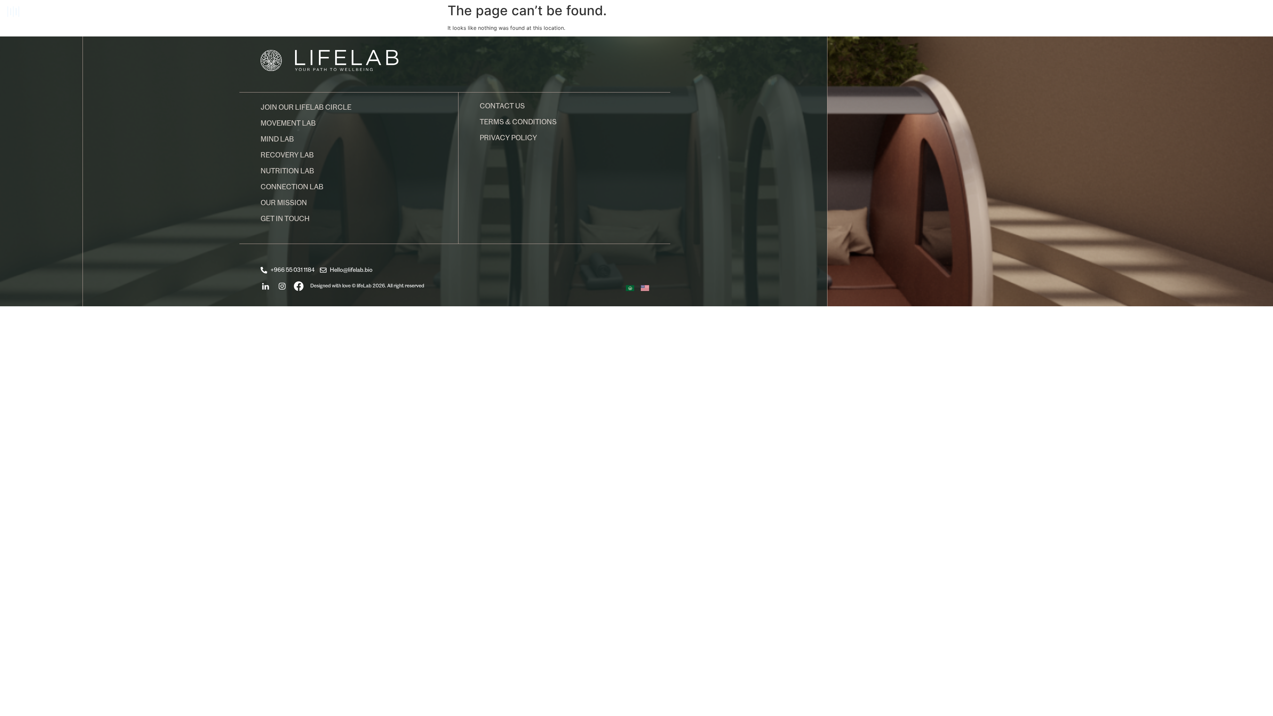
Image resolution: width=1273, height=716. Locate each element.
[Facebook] (299, 286)
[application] (320, 15)
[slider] (26, 11)
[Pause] (13, 11)
